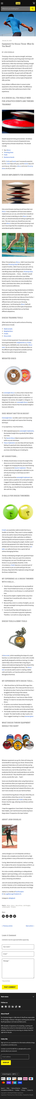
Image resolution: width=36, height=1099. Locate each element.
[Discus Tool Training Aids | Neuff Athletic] (18, 651)
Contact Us (30, 1090)
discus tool (6, 656)
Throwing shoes (8, 152)
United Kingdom (9, 1074)
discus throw (19, 905)
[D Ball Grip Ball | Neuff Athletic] (18, 526)
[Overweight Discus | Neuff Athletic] (18, 389)
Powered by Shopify (28, 1095)
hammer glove (29, 716)
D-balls (6, 334)
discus (8, 150)
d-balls (13, 565)
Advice (8, 905)
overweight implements (27, 431)
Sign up (6, 1062)
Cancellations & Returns (7, 1090)
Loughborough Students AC (13, 894)
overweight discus (9, 393)
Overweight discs (7, 418)
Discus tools (7, 336)
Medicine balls (8, 329)
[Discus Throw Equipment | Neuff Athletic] (18, 756)
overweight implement (23, 477)
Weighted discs (8, 331)
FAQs (8, 1088)
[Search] (32, 8)
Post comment (10, 987)
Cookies (17, 1090)
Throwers (13, 907)
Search (3, 1088)
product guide (6, 907)
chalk (8, 164)
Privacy (23, 1090)
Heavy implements (9, 443)
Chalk (5, 155)
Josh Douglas (26, 905)
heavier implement (20, 468)
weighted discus (21, 343)
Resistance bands (9, 157)
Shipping (24, 1088)
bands (14, 161)
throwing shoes (13, 264)
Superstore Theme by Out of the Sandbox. (12, 1095)
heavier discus (10, 438)
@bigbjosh (12, 898)
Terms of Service (15, 1088)
